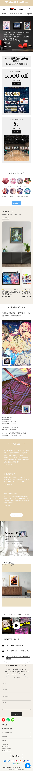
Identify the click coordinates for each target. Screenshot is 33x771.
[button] (4, 9)
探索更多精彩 (7, 46)
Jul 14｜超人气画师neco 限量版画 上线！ (18, 651)
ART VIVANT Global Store (18, 769)
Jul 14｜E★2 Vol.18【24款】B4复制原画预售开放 (18, 657)
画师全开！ (16, 203)
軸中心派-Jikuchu (6, 748)
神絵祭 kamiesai (6, 750)
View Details (16, 83)
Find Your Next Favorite (14, 543)
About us (5, 744)
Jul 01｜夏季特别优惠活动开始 (14, 645)
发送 (16, 714)
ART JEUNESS (5, 746)
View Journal (16, 515)
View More (16, 131)
